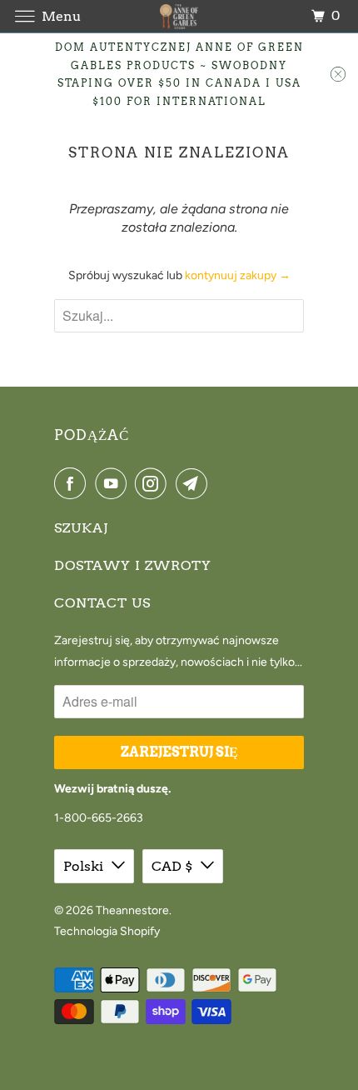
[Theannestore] (179, 16)
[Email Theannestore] (195, 483)
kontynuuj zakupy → (238, 275)
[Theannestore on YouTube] (114, 483)
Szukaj (81, 528)
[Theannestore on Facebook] (73, 483)
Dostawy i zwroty (132, 565)
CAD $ (172, 866)
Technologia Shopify (107, 931)
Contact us (102, 603)
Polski (83, 866)
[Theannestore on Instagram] (154, 483)
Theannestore (132, 910)
